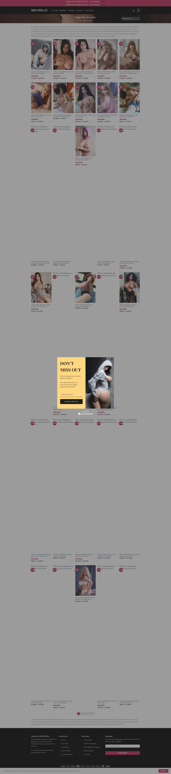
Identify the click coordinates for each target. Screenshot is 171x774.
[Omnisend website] (85, 413)
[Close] (112, 359)
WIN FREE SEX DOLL (71, 401)
